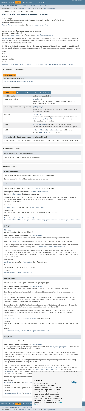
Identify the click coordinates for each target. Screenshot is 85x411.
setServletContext (40, 130)
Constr (21, 8)
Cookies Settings (73, 382)
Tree (23, 2)
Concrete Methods (42, 93)
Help (42, 2)
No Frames (32, 6)
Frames (25, 6)
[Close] (78, 375)
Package (11, 2)
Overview (4, 2)
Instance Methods (24, 93)
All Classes (44, 6)
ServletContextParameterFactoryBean (18, 81)
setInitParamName (39, 124)
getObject (36, 99)
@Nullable (8, 230)
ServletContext (53, 130)
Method (27, 8)
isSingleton (37, 114)
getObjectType (38, 107)
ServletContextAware (41, 25)
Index (38, 2)
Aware (4, 25)
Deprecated (30, 2)
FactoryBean (12, 25)
